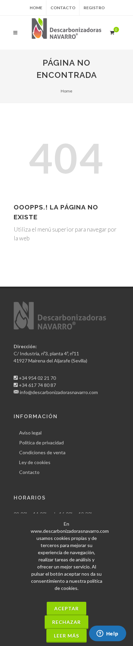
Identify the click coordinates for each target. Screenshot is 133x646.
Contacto (62, 7)
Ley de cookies (34, 462)
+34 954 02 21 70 (37, 378)
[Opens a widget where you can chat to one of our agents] (107, 634)
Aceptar (66, 608)
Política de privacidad (41, 442)
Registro (94, 7)
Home (36, 7)
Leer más (66, 636)
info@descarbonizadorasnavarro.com (59, 392)
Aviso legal (30, 433)
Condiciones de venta (42, 452)
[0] (111, 31)
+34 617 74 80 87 (37, 385)
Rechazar (66, 622)
